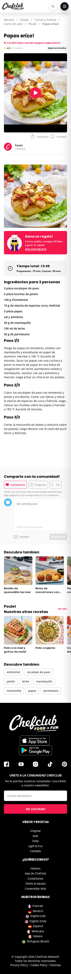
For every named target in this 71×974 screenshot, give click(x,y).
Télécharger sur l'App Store (35, 740)
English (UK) (37, 916)
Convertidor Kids (35, 888)
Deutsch (38, 911)
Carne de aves (13, 24)
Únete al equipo (35, 883)
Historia (35, 868)
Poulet (32, 24)
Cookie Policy (38, 965)
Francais (38, 906)
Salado (24, 20)
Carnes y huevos (45, 20)
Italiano (38, 936)
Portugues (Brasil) (38, 941)
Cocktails (35, 851)
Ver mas (62, 608)
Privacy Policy (19, 965)
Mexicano (38, 931)
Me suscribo (35, 809)
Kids (35, 836)
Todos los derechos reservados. (35, 961)
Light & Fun (35, 846)
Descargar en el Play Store (35, 750)
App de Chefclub (35, 873)
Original (35, 831)
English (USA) (38, 921)
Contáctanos (35, 878)
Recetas (9, 20)
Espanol (38, 926)
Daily (35, 841)
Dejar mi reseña (57, 48)
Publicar (58, 537)
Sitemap (55, 965)
